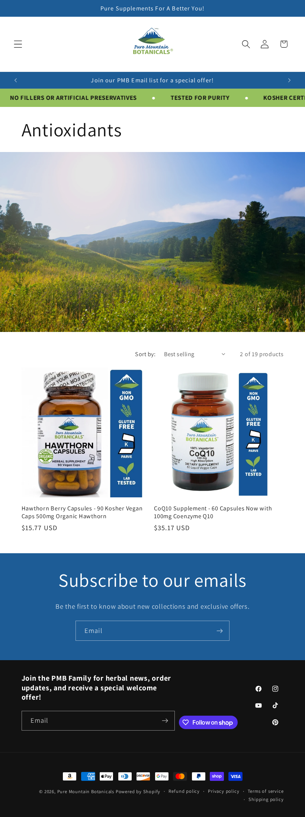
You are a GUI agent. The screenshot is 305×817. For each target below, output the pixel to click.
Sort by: (145, 354)
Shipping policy (265, 799)
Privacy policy (223, 791)
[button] (18, 44)
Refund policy (183, 791)
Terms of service (266, 791)
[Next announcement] (289, 80)
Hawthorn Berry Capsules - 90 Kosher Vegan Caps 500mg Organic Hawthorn (82, 512)
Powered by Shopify (138, 791)
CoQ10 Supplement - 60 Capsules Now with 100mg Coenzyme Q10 (213, 512)
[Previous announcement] (15, 80)
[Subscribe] (219, 631)
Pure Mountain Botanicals (85, 791)
